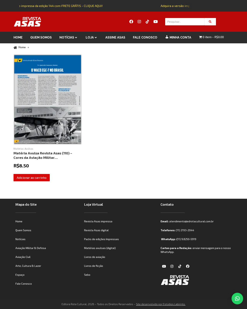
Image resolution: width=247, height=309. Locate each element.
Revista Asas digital (96, 230)
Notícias (66, 37)
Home (18, 37)
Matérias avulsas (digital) (100, 248)
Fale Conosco (145, 37)
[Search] (210, 21)
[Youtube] (155, 22)
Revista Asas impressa (98, 221)
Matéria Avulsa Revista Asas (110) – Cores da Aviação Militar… (43, 155)
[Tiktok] (147, 22)
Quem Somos (41, 37)
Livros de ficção (93, 265)
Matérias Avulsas (23, 149)
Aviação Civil (22, 256)
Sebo (87, 274)
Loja (90, 37)
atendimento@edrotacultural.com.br (191, 221)
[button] (237, 298)
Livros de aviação (94, 256)
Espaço (20, 274)
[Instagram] (139, 22)
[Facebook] (131, 22)
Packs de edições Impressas (101, 239)
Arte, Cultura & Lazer (28, 265)
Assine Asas (115, 37)
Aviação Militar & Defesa (30, 248)
